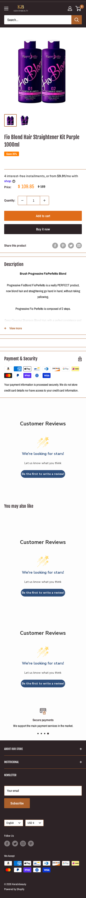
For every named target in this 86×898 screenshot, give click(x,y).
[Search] (76, 19)
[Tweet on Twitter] (71, 245)
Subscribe (17, 803)
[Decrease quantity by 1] (22, 200)
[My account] (70, 8)
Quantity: (9, 200)
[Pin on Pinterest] (63, 245)
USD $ (31, 823)
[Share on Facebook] (55, 245)
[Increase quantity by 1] (44, 200)
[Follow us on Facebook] (7, 843)
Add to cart (43, 216)
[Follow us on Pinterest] (31, 843)
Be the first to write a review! (43, 474)
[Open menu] (6, 8)
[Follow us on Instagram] (23, 843)
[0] (78, 8)
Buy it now (43, 229)
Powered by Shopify (14, 889)
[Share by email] (79, 245)
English (10, 823)
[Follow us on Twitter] (15, 843)
